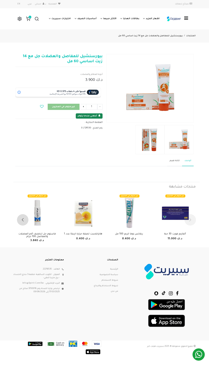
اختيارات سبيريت (61, 18)
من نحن (114, 291)
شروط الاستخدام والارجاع (106, 286)
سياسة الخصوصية (109, 275)
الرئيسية (114, 269)
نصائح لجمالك (182, 4)
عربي (30, 4)
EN (18, 4)
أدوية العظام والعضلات (91, 74)
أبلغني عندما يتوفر (87, 116)
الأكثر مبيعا (109, 18)
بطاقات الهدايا (131, 18)
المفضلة (52, 4)
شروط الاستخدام (110, 280)
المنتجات (191, 36)
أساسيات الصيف (87, 18)
